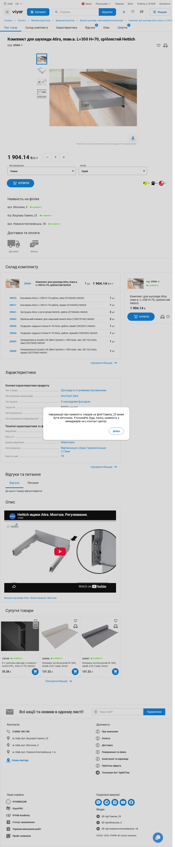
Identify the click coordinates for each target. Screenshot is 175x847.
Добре (116, 431)
